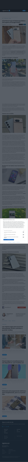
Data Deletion (9, 242)
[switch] (23, 232)
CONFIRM (8, 239)
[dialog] (14, 231)
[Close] (26, 220)
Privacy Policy (18, 242)
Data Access (14, 242)
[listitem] (14, 230)
